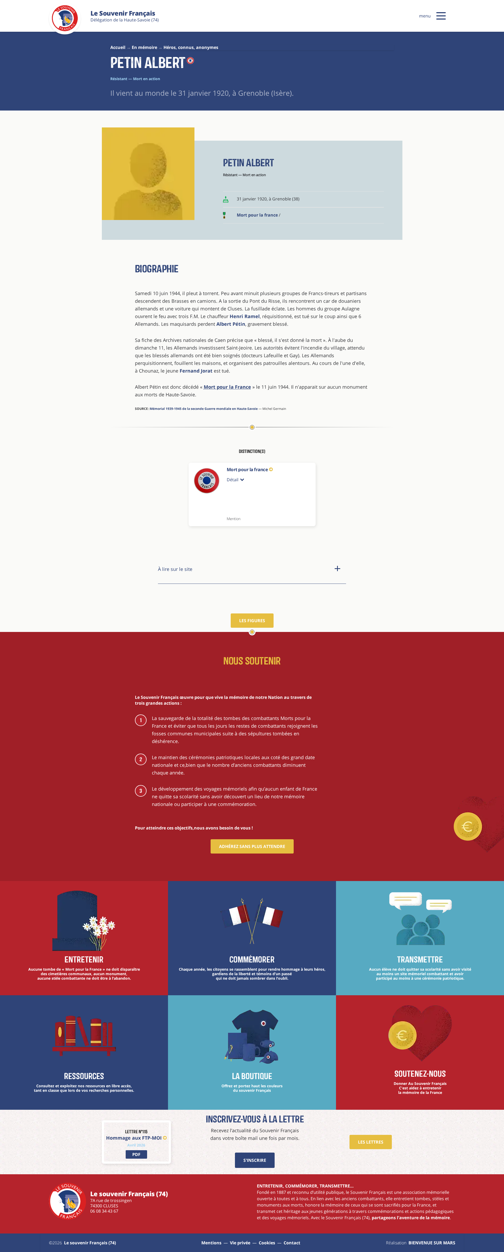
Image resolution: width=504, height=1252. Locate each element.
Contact (292, 1243)
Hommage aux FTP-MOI (134, 1138)
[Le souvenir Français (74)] (65, 30)
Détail (232, 480)
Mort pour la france (257, 215)
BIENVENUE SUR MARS (431, 1243)
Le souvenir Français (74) (90, 1243)
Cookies (267, 1243)
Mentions (211, 1243)
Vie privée (240, 1243)
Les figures (252, 620)
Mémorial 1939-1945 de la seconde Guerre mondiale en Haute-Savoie (204, 408)
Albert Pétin (230, 324)
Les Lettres (370, 1142)
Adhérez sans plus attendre (252, 846)
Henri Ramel (245, 316)
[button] (441, 16)
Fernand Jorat (196, 371)
